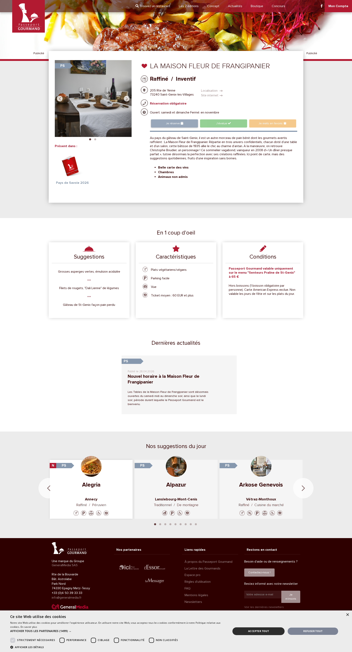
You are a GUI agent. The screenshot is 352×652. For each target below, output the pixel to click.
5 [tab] (176, 524)
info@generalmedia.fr (66, 598)
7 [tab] (186, 524)
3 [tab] (165, 524)
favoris (270, 123)
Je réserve (173, 123)
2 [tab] (95, 139)
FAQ (187, 588)
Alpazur (176, 484)
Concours (278, 6)
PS (62, 66)
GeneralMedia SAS (65, 565)
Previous (60, 98)
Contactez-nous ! (259, 572)
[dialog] (176, 631)
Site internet (209, 95)
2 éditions (189, 6)
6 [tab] (181, 524)
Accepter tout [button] (258, 631)
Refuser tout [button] (312, 631)
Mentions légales (196, 595)
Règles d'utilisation (198, 582)
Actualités (235, 6)
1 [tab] (90, 139)
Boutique (257, 6)
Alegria (91, 484)
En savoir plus (29, 627)
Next (127, 98)
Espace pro (192, 575)
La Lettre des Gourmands (202, 568)
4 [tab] (170, 524)
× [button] (347, 614)
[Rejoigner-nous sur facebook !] (322, 6)
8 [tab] (191, 524)
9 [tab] (196, 524)
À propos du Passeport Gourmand (208, 562)
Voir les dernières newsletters (264, 607)
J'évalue (222, 123)
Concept (213, 6)
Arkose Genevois (261, 484)
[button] (117, 631)
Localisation (209, 91)
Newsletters (193, 602)
